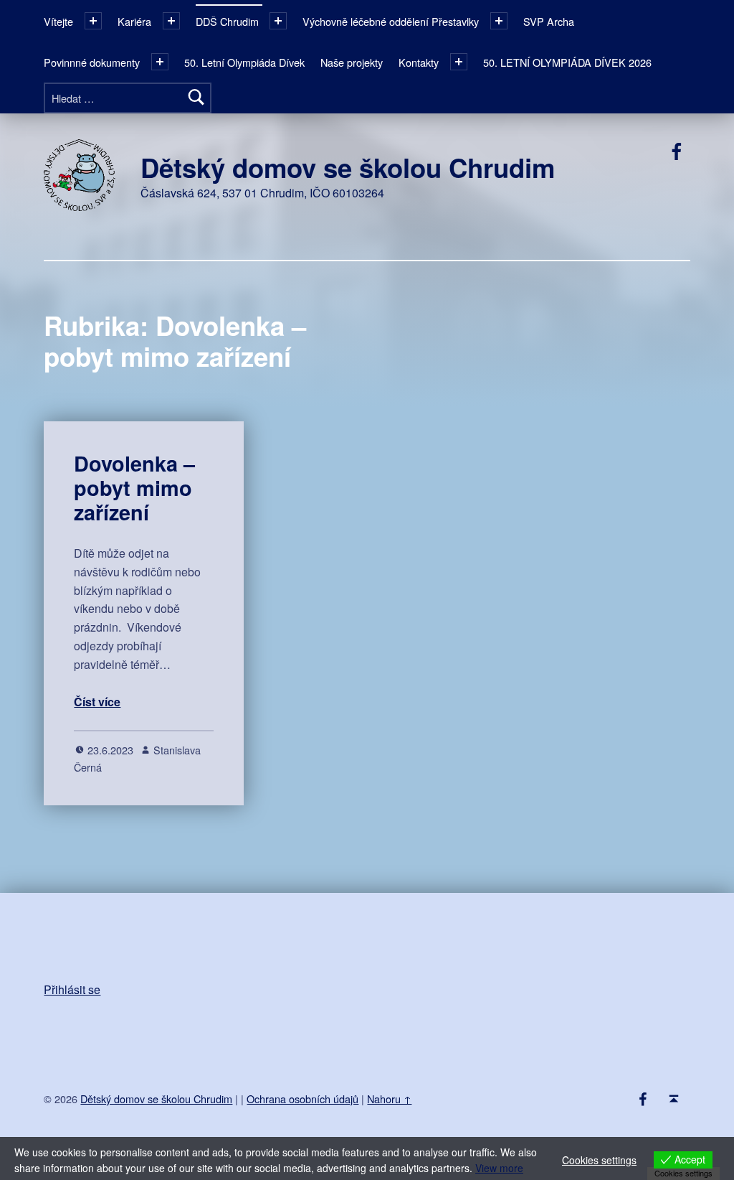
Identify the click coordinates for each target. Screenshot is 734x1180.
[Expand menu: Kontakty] (458, 61)
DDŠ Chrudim (227, 21)
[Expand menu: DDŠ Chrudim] (278, 20)
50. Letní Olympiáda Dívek (244, 62)
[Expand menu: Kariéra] (171, 20)
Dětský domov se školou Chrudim (347, 167)
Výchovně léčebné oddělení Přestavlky (390, 21)
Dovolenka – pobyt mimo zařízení (134, 488)
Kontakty (419, 62)
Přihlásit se (72, 989)
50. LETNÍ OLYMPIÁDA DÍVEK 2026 (567, 62)
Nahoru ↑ (389, 1098)
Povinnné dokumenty (92, 62)
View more (499, 1168)
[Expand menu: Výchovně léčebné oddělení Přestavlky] (498, 20)
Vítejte (58, 21)
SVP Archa (548, 21)
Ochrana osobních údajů (302, 1098)
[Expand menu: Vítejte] (93, 20)
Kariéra (134, 21)
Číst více (97, 701)
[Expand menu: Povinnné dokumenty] (159, 61)
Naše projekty (351, 62)
